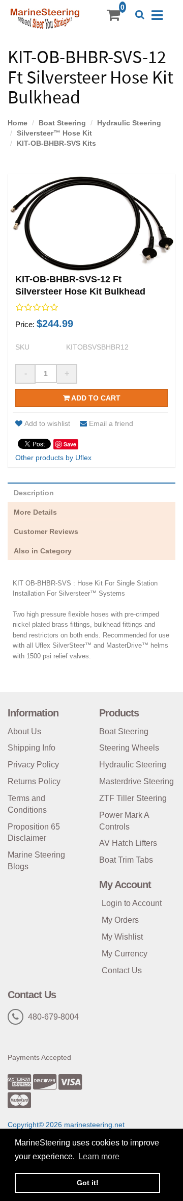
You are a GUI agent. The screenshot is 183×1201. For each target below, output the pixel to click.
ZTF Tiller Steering (133, 798)
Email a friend (111, 423)
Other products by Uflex (53, 457)
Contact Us (122, 970)
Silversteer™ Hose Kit (54, 133)
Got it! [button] (88, 1183)
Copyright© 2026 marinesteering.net (66, 1124)
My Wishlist (122, 936)
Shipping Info (31, 747)
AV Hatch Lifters (128, 843)
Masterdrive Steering (136, 781)
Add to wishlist (47, 423)
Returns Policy (34, 781)
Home (17, 123)
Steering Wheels (129, 747)
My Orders (120, 920)
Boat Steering (62, 123)
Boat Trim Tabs (126, 860)
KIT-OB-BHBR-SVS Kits (56, 143)
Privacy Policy (33, 764)
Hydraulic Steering (129, 123)
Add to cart (95, 398)
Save (70, 444)
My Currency (124, 953)
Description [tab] (34, 493)
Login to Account (132, 903)
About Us (24, 731)
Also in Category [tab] (43, 551)
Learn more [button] (98, 1156)
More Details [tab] (35, 512)
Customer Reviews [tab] (46, 531)
